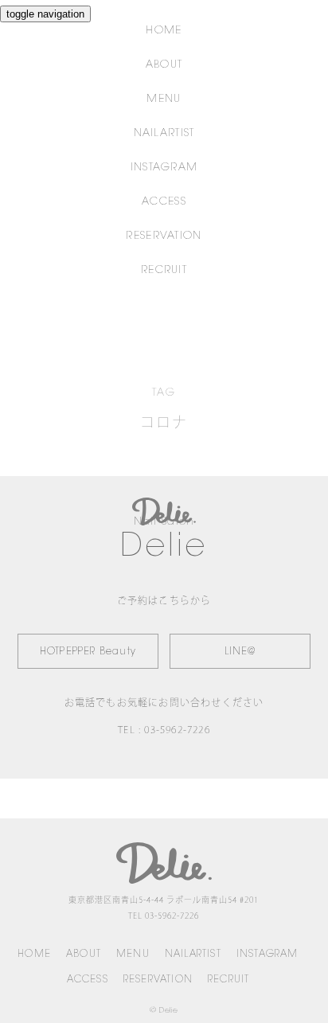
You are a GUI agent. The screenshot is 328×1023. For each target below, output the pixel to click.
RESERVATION (163, 236)
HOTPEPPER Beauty (88, 652)
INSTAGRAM (164, 167)
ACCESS (164, 202)
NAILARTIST (164, 133)
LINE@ (240, 652)
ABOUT (164, 65)
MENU (163, 99)
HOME (164, 30)
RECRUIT (164, 270)
